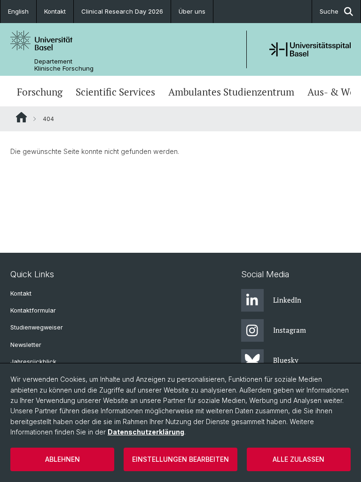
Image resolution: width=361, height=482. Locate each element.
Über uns (192, 11)
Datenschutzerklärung (146, 432)
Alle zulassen (298, 459)
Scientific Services (115, 92)
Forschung (40, 92)
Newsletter (25, 344)
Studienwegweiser (36, 327)
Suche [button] (329, 11)
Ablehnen (62, 459)
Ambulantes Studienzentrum (231, 92)
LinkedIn (287, 300)
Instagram (289, 330)
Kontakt (55, 11)
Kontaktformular (33, 310)
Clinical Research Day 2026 (122, 11)
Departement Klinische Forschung (64, 65)
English (18, 11)
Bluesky (285, 360)
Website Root (21, 117)
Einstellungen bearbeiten (180, 459)
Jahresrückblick (33, 361)
